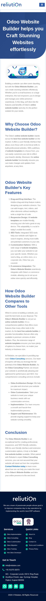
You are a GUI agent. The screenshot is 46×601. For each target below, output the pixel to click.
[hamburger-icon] (42, 5)
